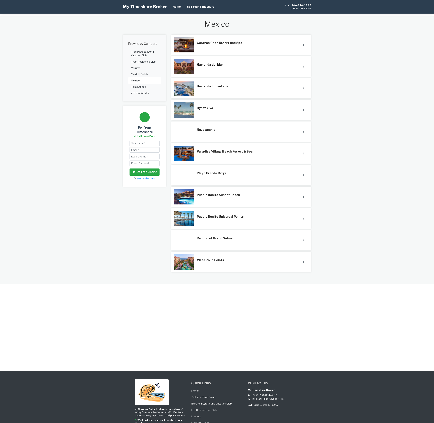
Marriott (135, 68)
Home (177, 6)
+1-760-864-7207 (301, 8)
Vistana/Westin (140, 93)
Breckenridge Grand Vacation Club (142, 53)
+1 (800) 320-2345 (272, 398)
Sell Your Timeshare (200, 6)
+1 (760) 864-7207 (266, 395)
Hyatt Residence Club (143, 61)
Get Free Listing (146, 172)
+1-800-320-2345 (299, 5)
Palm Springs (138, 86)
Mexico (135, 80)
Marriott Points (139, 74)
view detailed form (146, 178)
